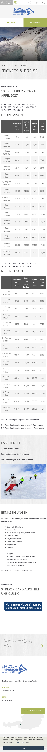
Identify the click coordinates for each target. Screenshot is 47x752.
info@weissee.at (8, 700)
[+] (23, 481)
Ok (23, 748)
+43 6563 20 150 (8, 691)
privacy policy (20, 742)
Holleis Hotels (8, 2)
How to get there (32, 711)
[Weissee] (23, 11)
